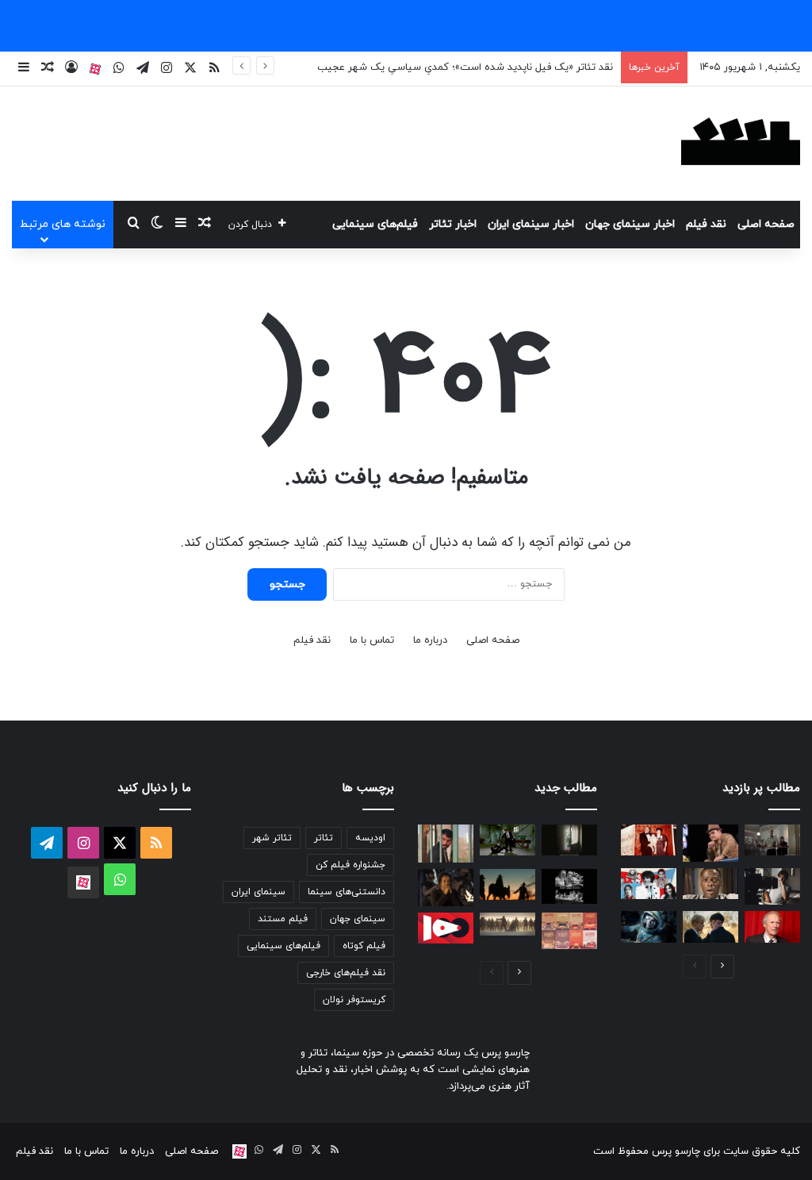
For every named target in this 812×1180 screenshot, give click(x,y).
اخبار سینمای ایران (531, 224)
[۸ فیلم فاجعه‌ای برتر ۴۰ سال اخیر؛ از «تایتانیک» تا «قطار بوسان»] (648, 926)
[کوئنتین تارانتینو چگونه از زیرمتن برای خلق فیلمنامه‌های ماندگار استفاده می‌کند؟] (507, 839)
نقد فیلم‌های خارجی (345, 973)
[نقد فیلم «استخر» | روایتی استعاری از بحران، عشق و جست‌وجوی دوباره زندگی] (772, 886)
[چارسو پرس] (740, 143)
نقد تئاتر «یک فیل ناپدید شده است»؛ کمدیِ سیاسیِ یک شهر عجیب (465, 67)
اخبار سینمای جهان (630, 224)
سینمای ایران (258, 892)
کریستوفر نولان (354, 1000)
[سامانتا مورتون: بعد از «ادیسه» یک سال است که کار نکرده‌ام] (445, 887)
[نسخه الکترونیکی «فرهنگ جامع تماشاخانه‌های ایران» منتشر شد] (569, 931)
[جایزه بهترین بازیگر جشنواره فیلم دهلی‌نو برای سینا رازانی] (569, 839)
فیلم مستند (283, 919)
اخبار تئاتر (453, 224)
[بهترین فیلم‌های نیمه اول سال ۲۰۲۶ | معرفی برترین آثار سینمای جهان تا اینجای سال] (648, 883)
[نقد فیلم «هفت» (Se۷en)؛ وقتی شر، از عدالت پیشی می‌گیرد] (772, 839)
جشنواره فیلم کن (350, 865)
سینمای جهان (357, 919)
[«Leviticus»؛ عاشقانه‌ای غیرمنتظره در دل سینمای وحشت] (710, 926)
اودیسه (370, 838)
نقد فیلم (706, 224)
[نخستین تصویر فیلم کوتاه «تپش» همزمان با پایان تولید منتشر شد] (445, 843)
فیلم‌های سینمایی (375, 224)
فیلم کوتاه (364, 946)
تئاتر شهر (272, 838)
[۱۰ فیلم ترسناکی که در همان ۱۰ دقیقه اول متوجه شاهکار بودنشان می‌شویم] (710, 883)
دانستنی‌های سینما (346, 892)
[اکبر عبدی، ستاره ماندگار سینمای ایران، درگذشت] (710, 843)
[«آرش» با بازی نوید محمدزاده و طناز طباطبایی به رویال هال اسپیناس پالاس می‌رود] (569, 886)
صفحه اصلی (766, 224)
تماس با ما (372, 640)
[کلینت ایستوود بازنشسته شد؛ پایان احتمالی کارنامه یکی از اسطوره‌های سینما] (772, 926)
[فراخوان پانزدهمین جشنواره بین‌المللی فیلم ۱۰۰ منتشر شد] (445, 928)
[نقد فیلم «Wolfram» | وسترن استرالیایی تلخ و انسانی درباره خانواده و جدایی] (507, 884)
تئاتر (323, 838)
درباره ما (430, 640)
